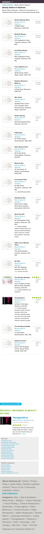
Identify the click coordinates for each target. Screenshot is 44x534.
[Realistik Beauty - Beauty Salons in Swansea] (7, 40)
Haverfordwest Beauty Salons (8, 442)
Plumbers (6, 522)
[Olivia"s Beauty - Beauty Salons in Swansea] (7, 122)
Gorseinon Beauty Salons (7, 450)
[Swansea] (13, 3)
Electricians (7, 506)
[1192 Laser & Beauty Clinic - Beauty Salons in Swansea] (7, 249)
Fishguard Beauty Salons (7, 458)
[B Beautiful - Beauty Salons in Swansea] (7, 139)
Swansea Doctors (5, 469)
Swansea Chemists (6, 466)
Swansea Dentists (5, 468)
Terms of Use (17, 487)
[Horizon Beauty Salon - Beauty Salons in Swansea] (7, 26)
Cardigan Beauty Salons (7, 453)
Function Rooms (21, 510)
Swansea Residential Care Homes (9, 473)
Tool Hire (33, 525)
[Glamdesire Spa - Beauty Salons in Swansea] (7, 204)
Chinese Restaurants (30, 503)
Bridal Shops (8, 500)
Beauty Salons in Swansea (21, 420)
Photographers (18, 519)
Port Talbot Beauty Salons (7, 456)
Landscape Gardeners (20, 516)
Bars (16, 497)
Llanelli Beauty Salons (6, 440)
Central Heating (10, 503)
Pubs (15, 522)
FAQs (16, 490)
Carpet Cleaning (33, 500)
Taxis (25, 525)
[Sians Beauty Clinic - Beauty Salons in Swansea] (7, 153)
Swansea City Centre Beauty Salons (10, 444)
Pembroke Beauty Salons (7, 455)
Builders (20, 500)
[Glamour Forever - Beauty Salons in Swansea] (7, 347)
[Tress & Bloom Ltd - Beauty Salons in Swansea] (7, 73)
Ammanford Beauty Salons (7, 445)
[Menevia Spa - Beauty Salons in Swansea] (7, 169)
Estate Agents (21, 506)
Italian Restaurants (24, 513)
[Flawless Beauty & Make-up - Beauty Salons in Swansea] (7, 87)
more (23, 434)
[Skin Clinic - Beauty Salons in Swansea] (7, 103)
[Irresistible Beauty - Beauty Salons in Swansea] (7, 56)
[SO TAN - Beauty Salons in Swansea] (7, 267)
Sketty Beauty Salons (6, 452)
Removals (25, 522)
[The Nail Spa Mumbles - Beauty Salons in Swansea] (7, 284)
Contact (25, 481)
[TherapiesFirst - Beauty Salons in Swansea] (5, 424)
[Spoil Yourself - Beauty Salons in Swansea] (7, 220)
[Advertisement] (22, 378)
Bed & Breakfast (28, 497)
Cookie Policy (15, 484)
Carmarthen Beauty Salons (8, 447)
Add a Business (9, 493)
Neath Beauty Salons (6, 448)
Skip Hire (16, 525)
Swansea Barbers (5, 465)
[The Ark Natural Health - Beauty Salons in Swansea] (7, 332)
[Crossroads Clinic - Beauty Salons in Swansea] (7, 186)
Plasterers (32, 519)
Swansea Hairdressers (7, 471)
